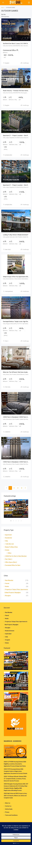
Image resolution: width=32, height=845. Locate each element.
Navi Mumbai (9, 580)
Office (9, 553)
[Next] (25, 488)
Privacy (7, 812)
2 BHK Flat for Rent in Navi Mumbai (15, 556)
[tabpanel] (16, 508)
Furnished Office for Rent (12, 565)
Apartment (8, 535)
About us (7, 803)
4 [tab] (19, 521)
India (6, 636)
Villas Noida (7, 387)
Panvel (7, 583)
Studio (7, 550)
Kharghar (8, 595)
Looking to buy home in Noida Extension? (15, 235)
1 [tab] (12, 521)
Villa (6, 541)
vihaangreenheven (9, 291)
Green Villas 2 (8, 249)
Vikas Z (6, 341)
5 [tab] (22, 521)
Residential (8, 538)
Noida (7, 586)
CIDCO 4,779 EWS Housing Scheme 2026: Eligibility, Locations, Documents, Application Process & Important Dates (15, 764)
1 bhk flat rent (9, 544)
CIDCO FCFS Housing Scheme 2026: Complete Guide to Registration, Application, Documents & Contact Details (15, 771)
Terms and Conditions (11, 815)
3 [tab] (17, 521)
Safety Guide (8, 809)
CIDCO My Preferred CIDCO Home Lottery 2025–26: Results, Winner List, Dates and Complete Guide (15, 795)
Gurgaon (7, 640)
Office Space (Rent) (11, 562)
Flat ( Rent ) (8, 559)
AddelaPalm (7, 431)
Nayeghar (7, 63)
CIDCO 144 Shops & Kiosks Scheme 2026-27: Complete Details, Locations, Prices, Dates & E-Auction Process (15, 779)
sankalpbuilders (8, 155)
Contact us (8, 806)
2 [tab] (14, 521)
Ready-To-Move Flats (11, 547)
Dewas (7, 643)
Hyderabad (8, 633)
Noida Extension (9, 630)
